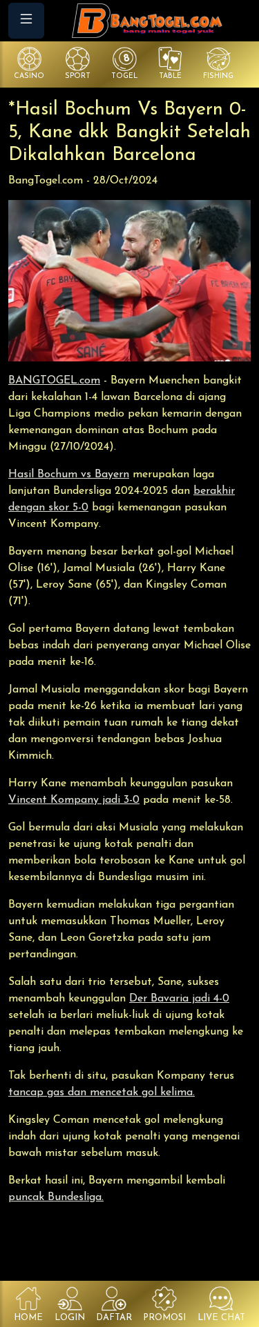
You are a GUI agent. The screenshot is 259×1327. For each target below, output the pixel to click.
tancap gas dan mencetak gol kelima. (101, 1092)
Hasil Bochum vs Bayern (68, 474)
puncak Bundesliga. (56, 1197)
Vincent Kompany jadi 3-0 (74, 800)
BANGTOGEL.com (54, 380)
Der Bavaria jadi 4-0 (179, 998)
